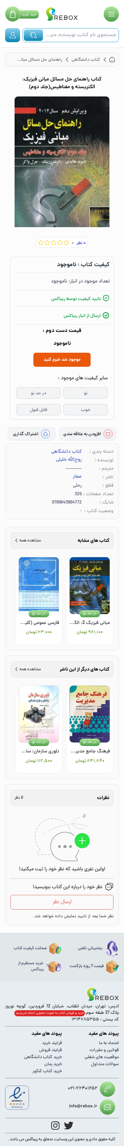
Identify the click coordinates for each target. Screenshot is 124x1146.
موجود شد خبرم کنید (62, 359)
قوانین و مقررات (104, 1050)
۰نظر (81, 243)
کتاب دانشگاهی (66, 452)
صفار (77, 477)
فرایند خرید (52, 1043)
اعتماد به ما (109, 1043)
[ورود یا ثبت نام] (12, 35)
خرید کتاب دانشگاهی (43, 1057)
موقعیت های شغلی (102, 1057)
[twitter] (68, 1125)
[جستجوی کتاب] (33, 35)
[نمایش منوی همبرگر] (111, 14)
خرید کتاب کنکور (47, 1071)
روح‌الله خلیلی (69, 460)
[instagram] (55, 1125)
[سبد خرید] (12, 14)
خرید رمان (53, 1064)
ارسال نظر (62, 902)
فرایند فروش (50, 1050)
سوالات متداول (105, 1064)
